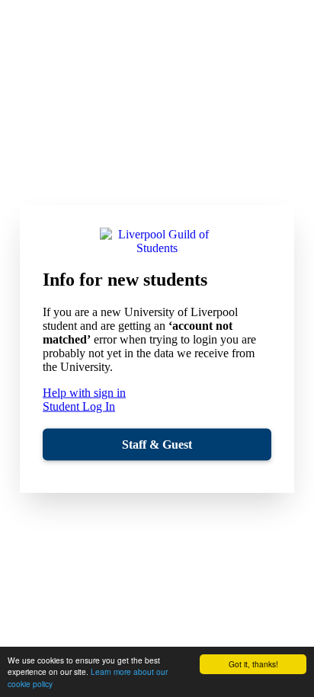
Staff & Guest (157, 444)
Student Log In (79, 406)
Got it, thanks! (253, 664)
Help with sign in (84, 392)
